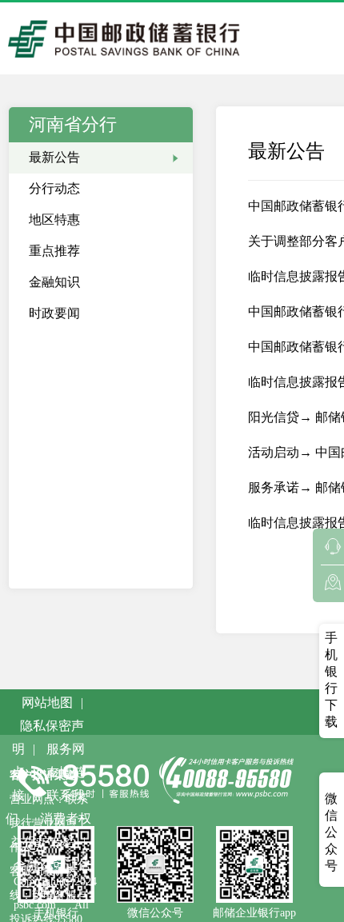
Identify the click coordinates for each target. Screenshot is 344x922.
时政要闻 (54, 313)
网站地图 (47, 702)
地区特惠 (54, 219)
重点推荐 (54, 250)
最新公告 (54, 157)
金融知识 (54, 282)
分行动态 (54, 188)
